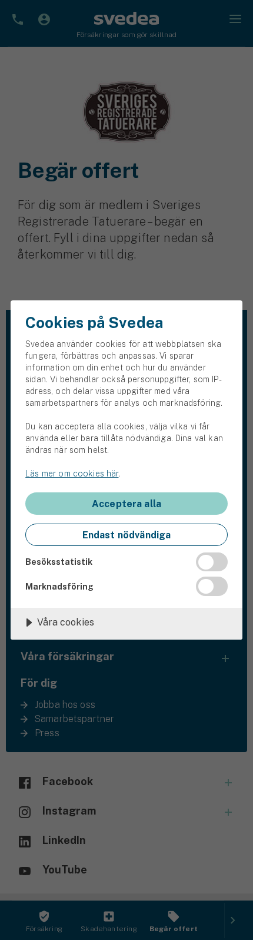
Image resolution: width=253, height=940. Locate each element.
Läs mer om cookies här (71, 473)
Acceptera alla (126, 503)
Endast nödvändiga (126, 535)
